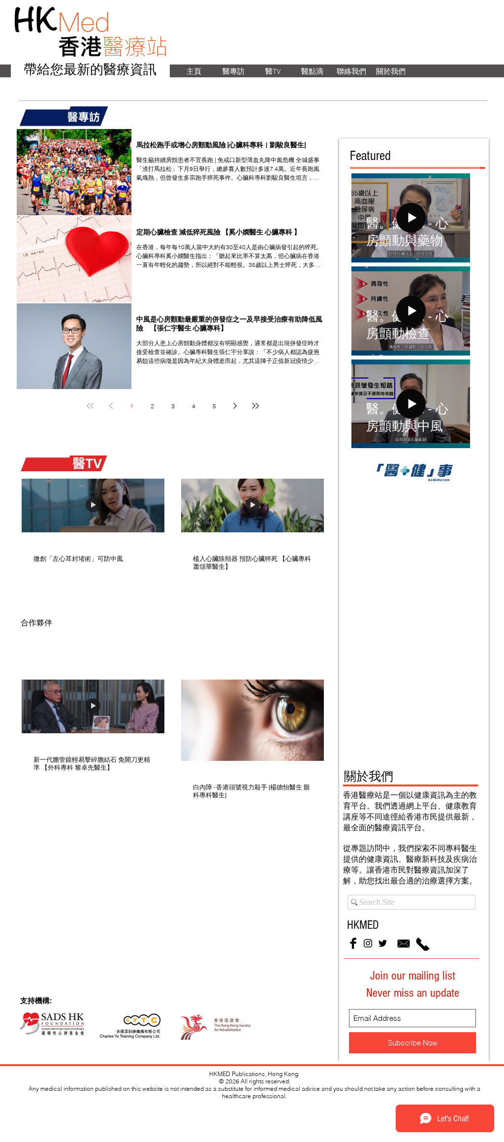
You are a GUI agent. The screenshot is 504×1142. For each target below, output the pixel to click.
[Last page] (255, 406)
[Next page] (235, 406)
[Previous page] (111, 406)
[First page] (90, 406)
